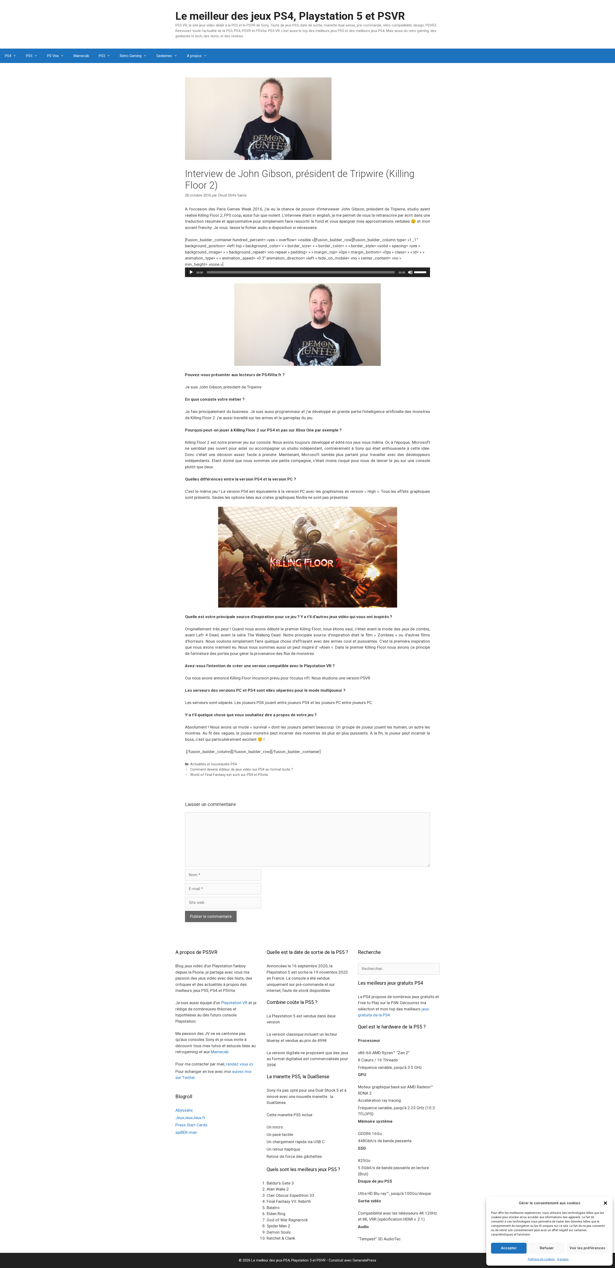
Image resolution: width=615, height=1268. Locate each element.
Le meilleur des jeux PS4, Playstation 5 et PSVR (290, 16)
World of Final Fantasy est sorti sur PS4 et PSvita (229, 775)
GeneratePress (364, 1260)
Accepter (509, 1248)
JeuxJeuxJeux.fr (190, 1117)
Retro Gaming (130, 56)
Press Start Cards (191, 1124)
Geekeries (164, 56)
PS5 (29, 56)
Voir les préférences (587, 1248)
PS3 (102, 56)
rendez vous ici (239, 1064)
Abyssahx (184, 1110)
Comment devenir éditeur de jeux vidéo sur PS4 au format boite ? (241, 769)
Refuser (547, 1248)
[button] (605, 1203)
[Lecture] (191, 272)
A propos (563, 1259)
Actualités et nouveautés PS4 (213, 764)
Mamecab (81, 56)
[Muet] (410, 272)
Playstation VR (234, 1002)
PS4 (8, 56)
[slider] (421, 271)
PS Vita (53, 56)
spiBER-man (186, 1132)
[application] (307, 272)
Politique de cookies (541, 1259)
